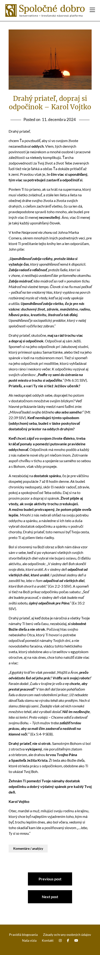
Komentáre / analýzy (28, 848)
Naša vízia (29, 940)
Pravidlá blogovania (23, 935)
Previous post (50, 879)
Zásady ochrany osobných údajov (67, 935)
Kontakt (47, 940)
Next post (50, 896)
